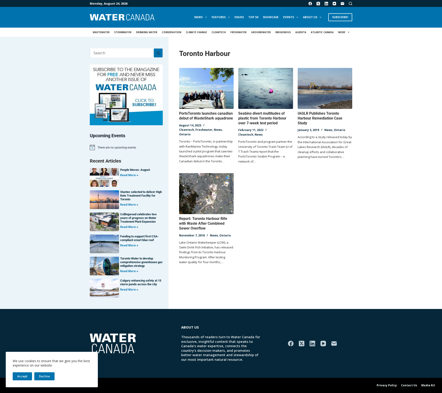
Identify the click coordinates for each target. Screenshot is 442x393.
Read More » (129, 175)
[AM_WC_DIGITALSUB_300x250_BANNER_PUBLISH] (126, 94)
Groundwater (261, 32)
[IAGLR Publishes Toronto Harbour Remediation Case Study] (325, 88)
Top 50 (253, 17)
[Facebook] (310, 3)
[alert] (126, 147)
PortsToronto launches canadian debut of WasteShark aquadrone (206, 115)
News (198, 17)
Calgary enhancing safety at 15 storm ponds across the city (140, 282)
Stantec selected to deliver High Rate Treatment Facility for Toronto (141, 195)
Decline (44, 376)
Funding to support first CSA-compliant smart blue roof (139, 238)
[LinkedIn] (326, 3)
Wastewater (101, 32)
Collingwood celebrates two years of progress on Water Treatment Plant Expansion (138, 218)
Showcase (271, 17)
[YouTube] (334, 3)
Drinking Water (146, 32)
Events (288, 17)
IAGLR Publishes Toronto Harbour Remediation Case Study (320, 118)
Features (219, 17)
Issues (239, 17)
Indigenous (283, 32)
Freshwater (238, 32)
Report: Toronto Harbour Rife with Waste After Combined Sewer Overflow (203, 223)
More (341, 32)
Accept (22, 376)
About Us (310, 17)
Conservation (171, 32)
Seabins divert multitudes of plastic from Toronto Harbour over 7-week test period (262, 118)
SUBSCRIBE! (340, 17)
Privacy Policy (387, 385)
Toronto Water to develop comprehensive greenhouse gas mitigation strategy (141, 262)
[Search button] (158, 53)
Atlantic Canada (322, 32)
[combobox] (122, 53)
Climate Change (196, 32)
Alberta (300, 32)
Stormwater (122, 32)
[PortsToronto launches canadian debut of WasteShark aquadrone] (206, 88)
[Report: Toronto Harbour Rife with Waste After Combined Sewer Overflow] (206, 193)
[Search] (350, 3)
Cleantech (219, 32)
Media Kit (428, 385)
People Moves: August (135, 170)
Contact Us (409, 385)
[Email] (342, 3)
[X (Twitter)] (318, 3)
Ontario (185, 134)
